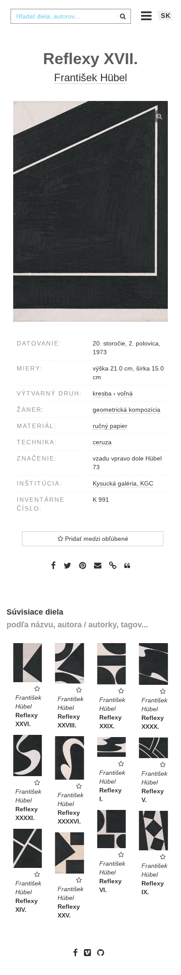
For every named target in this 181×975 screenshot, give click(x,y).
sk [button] (166, 15)
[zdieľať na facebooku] (53, 565)
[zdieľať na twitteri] (67, 565)
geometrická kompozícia (126, 409)
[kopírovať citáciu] (127, 565)
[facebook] (77, 952)
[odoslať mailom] (97, 566)
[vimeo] (89, 952)
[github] (103, 952)
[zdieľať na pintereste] (82, 565)
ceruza (102, 442)
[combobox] (71, 16)
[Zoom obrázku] (90, 211)
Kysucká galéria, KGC (123, 483)
